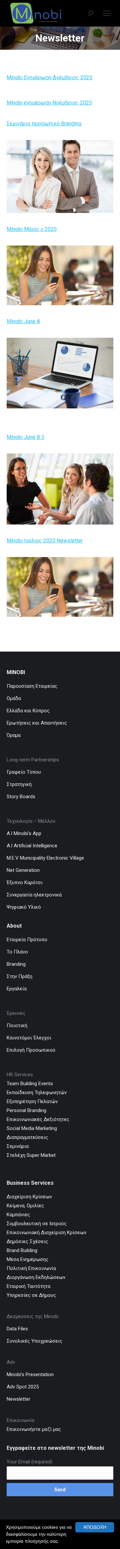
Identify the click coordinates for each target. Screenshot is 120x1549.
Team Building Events (30, 1084)
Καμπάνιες (18, 1215)
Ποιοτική (17, 1025)
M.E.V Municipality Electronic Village (45, 858)
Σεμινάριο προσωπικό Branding (44, 123)
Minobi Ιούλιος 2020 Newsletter (45, 540)
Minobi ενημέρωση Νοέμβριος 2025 (49, 103)
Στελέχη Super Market (31, 1155)
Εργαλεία (17, 989)
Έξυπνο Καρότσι (25, 882)
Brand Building (22, 1250)
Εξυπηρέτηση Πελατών (32, 1101)
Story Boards (21, 797)
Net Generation (23, 870)
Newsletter (18, 1399)
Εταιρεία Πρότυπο (27, 940)
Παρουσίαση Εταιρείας (32, 686)
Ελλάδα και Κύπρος (28, 711)
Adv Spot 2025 (23, 1387)
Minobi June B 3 (25, 437)
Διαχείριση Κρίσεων (29, 1197)
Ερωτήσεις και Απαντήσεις (37, 723)
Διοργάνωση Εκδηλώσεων (36, 1277)
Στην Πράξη (19, 976)
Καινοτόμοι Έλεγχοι (29, 1038)
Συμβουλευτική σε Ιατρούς (37, 1224)
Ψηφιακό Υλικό (24, 907)
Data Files (17, 1329)
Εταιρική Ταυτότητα (28, 1286)
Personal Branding (26, 1110)
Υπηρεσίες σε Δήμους (31, 1295)
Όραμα (14, 735)
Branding (16, 964)
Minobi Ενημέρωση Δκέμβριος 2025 (49, 77)
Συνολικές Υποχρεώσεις (34, 1341)
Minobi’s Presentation (30, 1374)
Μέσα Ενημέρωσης (27, 1259)
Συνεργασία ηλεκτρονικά (34, 895)
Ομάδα (14, 698)
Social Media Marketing (32, 1128)
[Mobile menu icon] (106, 13)
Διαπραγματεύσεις (27, 1137)
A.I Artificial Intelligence (32, 846)
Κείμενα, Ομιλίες (25, 1206)
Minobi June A (23, 321)
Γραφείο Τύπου (24, 772)
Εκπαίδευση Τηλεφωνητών (37, 1092)
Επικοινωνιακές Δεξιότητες (38, 1119)
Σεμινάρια (18, 1146)
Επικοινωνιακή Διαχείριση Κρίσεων (46, 1232)
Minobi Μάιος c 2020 (32, 229)
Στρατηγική (19, 784)
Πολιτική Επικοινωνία (31, 1268)
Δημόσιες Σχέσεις (27, 1241)
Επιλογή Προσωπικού (31, 1050)
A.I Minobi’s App (24, 833)
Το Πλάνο (17, 952)
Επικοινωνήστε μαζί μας (34, 1429)
